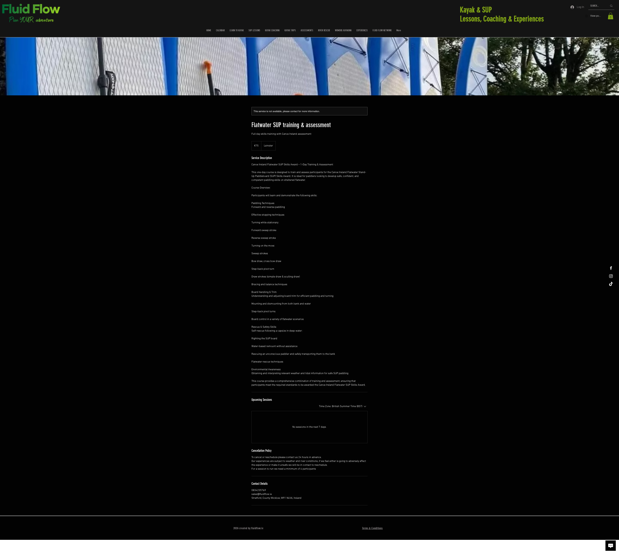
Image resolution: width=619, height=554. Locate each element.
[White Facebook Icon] (611, 268)
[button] (610, 16)
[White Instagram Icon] (611, 276)
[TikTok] (611, 284)
